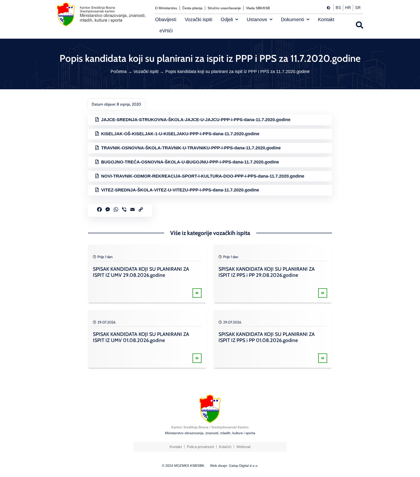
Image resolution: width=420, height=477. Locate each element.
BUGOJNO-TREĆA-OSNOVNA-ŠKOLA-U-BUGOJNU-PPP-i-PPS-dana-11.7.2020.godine (190, 162)
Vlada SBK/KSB (258, 8)
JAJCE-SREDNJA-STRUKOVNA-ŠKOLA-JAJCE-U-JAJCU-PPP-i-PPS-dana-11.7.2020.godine (195, 119)
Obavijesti (165, 19)
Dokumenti (292, 19)
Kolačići (225, 447)
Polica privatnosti (200, 447)
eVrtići (166, 30)
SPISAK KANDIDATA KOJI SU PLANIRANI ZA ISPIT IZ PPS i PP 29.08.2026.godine (267, 272)
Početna (119, 71)
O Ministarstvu (166, 8)
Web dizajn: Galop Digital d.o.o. (234, 466)
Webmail (243, 447)
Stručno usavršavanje (224, 8)
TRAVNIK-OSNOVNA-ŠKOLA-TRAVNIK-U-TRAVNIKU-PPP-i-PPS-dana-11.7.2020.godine (191, 147)
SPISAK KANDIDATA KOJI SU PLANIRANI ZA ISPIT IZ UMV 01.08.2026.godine (141, 337)
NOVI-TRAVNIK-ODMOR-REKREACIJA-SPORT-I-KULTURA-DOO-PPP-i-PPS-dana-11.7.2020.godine (202, 176)
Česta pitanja (192, 8)
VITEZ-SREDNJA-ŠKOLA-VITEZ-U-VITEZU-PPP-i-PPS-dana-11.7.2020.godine (180, 190)
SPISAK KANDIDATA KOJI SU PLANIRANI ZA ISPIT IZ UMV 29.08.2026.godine (141, 272)
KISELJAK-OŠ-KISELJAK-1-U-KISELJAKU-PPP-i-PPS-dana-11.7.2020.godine (180, 133)
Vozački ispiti (198, 19)
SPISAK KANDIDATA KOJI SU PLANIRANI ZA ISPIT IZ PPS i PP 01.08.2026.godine (267, 337)
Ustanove (257, 19)
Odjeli (227, 19)
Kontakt (326, 19)
